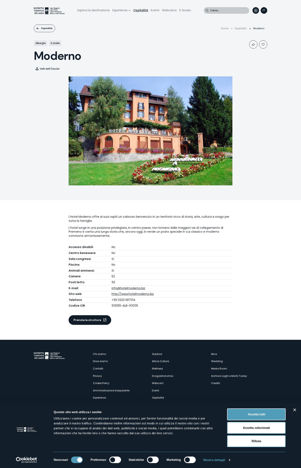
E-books (185, 10)
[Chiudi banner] (294, 409)
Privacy (97, 376)
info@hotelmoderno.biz (128, 288)
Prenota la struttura (87, 320)
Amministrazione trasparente (111, 390)
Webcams (169, 10)
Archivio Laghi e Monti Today (229, 376)
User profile (255, 10)
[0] (263, 44)
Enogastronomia (162, 376)
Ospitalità (140, 10)
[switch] (115, 460)
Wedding (217, 361)
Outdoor (157, 354)
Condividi (253, 44)
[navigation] (264, 10)
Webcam (158, 383)
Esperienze (120, 10)
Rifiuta (256, 441)
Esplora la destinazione (93, 10)
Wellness (157, 368)
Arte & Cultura (160, 361)
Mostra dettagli (214, 460)
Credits (215, 383)
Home (224, 28)
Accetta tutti (256, 414)
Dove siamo (100, 361)
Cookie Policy (101, 383)
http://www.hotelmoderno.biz (133, 294)
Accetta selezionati (256, 427)
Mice (214, 354)
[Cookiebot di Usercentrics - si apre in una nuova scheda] (26, 460)
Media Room (219, 368)
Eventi (155, 10)
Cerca (207, 10)
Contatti (98, 368)
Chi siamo (99, 354)
